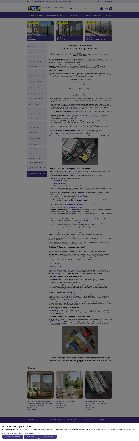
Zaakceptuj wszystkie (48, 436)
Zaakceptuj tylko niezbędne (13, 436)
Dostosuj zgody (31, 436)
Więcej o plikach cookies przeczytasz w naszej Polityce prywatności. (18, 433)
